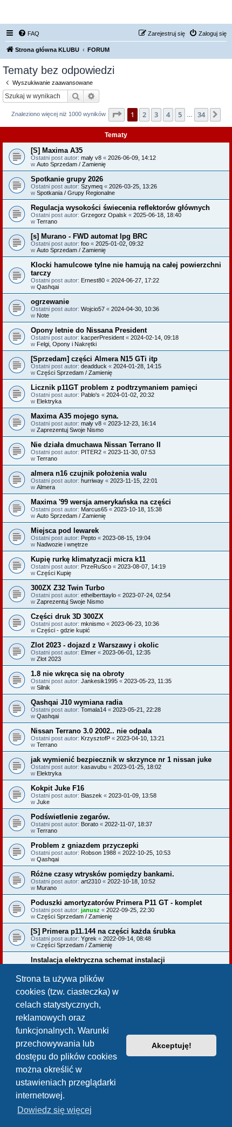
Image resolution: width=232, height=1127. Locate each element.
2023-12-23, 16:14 (132, 423)
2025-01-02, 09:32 (119, 243)
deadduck (94, 366)
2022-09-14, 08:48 (127, 938)
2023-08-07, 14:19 (142, 566)
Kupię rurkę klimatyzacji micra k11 (88, 559)
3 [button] (156, 114)
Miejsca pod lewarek (65, 531)
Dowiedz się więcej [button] (54, 1110)
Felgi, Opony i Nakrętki (67, 344)
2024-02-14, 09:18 (155, 337)
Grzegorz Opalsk (104, 215)
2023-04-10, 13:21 (141, 738)
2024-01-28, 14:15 (137, 366)
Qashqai (48, 287)
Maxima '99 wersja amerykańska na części (101, 502)
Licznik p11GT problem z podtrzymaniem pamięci (114, 387)
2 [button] (144, 114)
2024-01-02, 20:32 (130, 395)
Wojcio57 (93, 309)
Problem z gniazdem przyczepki (85, 845)
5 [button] (180, 114)
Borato (89, 824)
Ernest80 (93, 280)
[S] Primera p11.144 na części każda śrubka (103, 931)
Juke (43, 802)
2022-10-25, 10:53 (146, 852)
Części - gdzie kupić (63, 630)
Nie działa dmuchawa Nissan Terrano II (96, 445)
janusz (90, 910)
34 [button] (201, 114)
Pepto (88, 538)
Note (43, 315)
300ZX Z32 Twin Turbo (68, 588)
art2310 (91, 881)
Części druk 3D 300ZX (67, 616)
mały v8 (91, 157)
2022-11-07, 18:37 (128, 824)
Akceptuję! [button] (172, 1045)
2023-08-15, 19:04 (127, 538)
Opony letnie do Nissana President (89, 330)
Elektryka (49, 401)
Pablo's (90, 395)
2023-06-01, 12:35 (127, 652)
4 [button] (168, 114)
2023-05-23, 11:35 (148, 681)
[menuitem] (28, 33)
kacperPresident (102, 337)
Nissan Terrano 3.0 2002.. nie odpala (91, 731)
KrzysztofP (95, 738)
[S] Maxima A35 (57, 150)
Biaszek (91, 795)
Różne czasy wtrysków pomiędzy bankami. (102, 874)
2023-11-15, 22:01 (134, 480)
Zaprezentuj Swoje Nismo (70, 430)
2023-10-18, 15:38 (138, 509)
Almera (46, 487)
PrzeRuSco (96, 566)
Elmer (88, 652)
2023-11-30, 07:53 (131, 452)
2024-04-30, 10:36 (135, 309)
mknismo (93, 623)
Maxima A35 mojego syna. (75, 416)
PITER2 (91, 452)
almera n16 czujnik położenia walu (89, 473)
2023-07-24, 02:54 (146, 595)
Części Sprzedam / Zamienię (74, 372)
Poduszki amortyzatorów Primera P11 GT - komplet (116, 903)
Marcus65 (94, 509)
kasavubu (94, 767)
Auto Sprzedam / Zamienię (71, 164)
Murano (47, 888)
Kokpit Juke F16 (57, 788)
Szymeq (92, 186)
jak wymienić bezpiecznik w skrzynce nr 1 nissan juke (121, 759)
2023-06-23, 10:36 (135, 623)
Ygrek (89, 938)
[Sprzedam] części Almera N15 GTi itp (94, 359)
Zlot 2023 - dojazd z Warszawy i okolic (95, 645)
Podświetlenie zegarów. (70, 817)
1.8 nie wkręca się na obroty (77, 674)
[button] (116, 114)
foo (85, 243)
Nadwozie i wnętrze (62, 544)
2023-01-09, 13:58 (132, 795)
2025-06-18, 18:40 (157, 215)
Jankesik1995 (99, 681)
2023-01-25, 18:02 (137, 767)
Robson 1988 (98, 852)
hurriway (92, 480)
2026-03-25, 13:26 (133, 186)
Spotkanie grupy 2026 (67, 179)
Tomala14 (93, 709)
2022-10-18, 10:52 (131, 881)
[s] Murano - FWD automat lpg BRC (89, 236)
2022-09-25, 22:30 (130, 910)
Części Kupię (54, 573)
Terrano (47, 221)
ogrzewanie (50, 302)
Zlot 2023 (49, 659)
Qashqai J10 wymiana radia (76, 702)
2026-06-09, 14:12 (132, 157)
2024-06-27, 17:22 (135, 280)
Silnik (43, 687)
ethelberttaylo (98, 595)
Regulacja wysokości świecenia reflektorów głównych (120, 208)
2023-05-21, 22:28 (137, 709)
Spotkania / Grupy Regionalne (76, 193)
